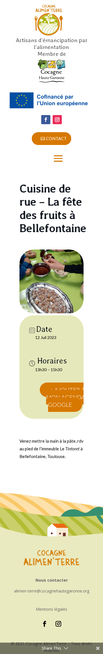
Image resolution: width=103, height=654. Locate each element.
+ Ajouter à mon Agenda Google (65, 397)
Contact (56, 138)
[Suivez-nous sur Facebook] (45, 119)
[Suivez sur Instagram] (57, 119)
